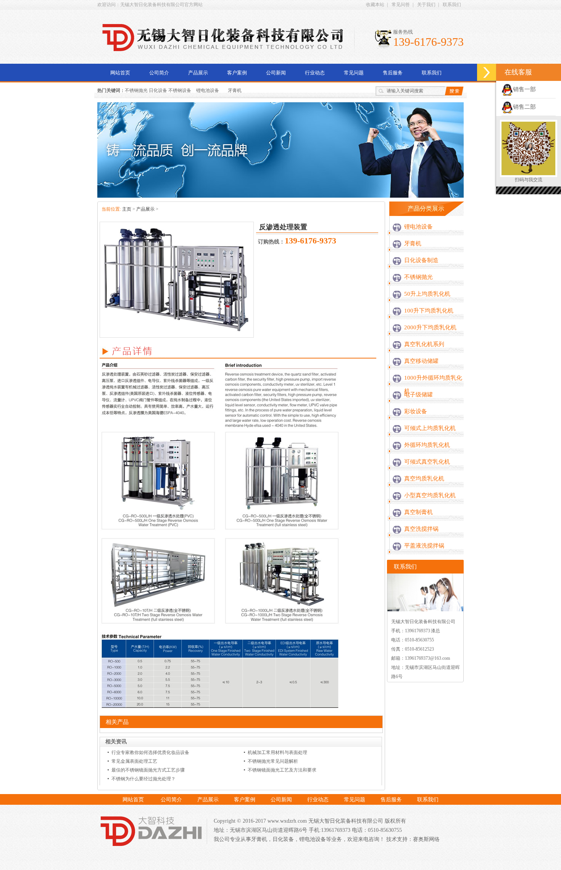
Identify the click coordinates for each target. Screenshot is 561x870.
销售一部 (524, 89)
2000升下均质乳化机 (430, 327)
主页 (126, 209)
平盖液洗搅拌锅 (424, 546)
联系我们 (452, 4)
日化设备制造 (421, 260)
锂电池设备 (207, 90)
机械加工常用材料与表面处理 (277, 752)
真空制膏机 (418, 512)
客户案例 (237, 73)
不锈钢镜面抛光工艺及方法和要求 (282, 770)
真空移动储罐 (421, 361)
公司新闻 (276, 73)
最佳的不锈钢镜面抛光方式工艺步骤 (148, 770)
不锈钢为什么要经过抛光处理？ (143, 778)
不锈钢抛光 (418, 277)
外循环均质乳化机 (427, 445)
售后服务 (393, 73)
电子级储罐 (418, 395)
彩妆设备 (415, 411)
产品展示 (198, 73)
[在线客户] (486, 72)
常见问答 (401, 4)
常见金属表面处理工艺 (134, 761)
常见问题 (354, 73)
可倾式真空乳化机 (427, 462)
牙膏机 (235, 90)
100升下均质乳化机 (428, 311)
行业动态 (315, 73)
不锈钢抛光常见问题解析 (273, 761)
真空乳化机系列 (424, 344)
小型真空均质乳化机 (430, 495)
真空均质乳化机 (424, 478)
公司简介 (159, 73)
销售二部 (524, 107)
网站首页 (120, 73)
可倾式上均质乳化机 (430, 428)
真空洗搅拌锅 (421, 529)
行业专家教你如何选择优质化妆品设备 (150, 752)
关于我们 (426, 4)
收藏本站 (375, 4)
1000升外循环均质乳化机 (433, 384)
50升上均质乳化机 (427, 294)
